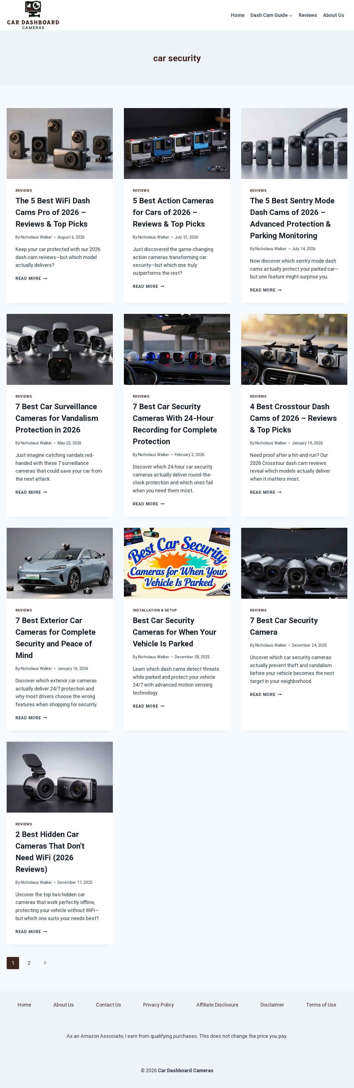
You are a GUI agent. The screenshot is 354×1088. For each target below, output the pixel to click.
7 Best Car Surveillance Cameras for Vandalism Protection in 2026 (56, 418)
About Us (333, 15)
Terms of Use (321, 1005)
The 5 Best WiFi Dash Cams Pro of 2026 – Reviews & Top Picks (52, 212)
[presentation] (60, 143)
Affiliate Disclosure (217, 1005)
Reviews (308, 15)
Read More (31, 278)
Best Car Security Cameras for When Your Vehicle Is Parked (174, 632)
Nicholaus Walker (36, 237)
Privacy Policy (158, 1005)
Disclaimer (272, 1005)
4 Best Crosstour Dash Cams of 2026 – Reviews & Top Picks (293, 418)
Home (237, 15)
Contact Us (108, 1005)
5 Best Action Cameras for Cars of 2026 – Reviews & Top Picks (173, 212)
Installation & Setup (155, 610)
